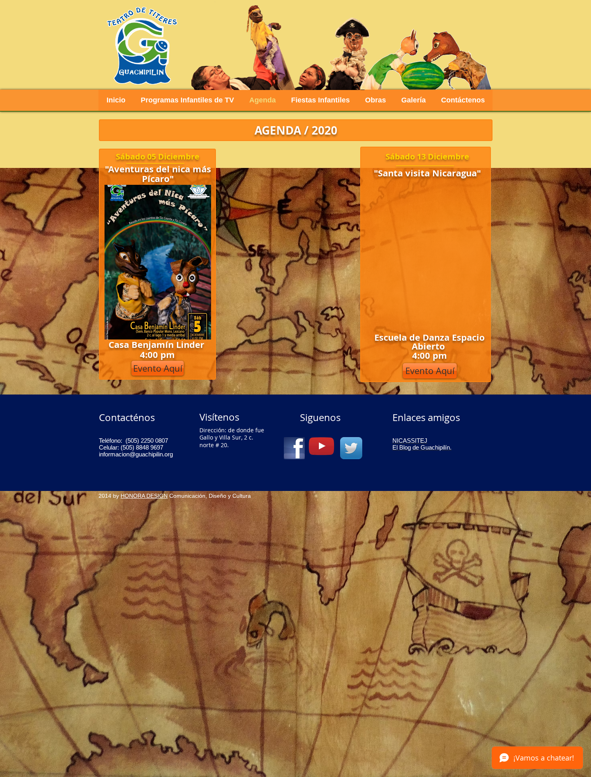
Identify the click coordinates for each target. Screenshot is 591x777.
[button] (430, 370)
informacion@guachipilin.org (136, 454)
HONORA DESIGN (144, 496)
